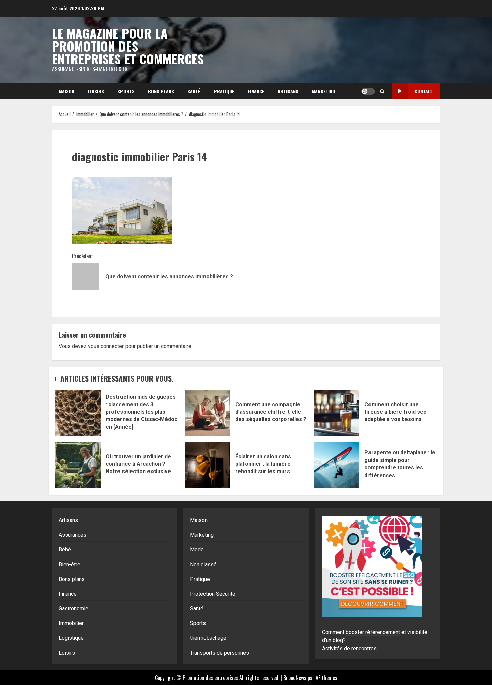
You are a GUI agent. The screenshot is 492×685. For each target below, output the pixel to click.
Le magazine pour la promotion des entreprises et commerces (128, 46)
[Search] (382, 91)
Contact (424, 91)
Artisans (288, 91)
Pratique (224, 91)
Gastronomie (73, 608)
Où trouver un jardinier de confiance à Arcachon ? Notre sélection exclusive (78, 465)
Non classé (203, 564)
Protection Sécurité (212, 594)
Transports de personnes (219, 653)
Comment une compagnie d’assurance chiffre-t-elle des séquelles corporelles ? (207, 413)
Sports (126, 91)
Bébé (65, 549)
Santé (193, 91)
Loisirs (96, 91)
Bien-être (69, 564)
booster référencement (373, 632)
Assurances (72, 535)
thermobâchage (208, 638)
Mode (197, 549)
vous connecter (106, 346)
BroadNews (294, 678)
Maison (66, 91)
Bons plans (161, 91)
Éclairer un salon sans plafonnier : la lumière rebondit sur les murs (207, 465)
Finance (256, 91)
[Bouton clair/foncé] (368, 91)
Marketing (323, 91)
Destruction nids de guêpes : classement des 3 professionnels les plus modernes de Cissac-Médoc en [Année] (78, 413)
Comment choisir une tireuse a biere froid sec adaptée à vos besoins (336, 413)
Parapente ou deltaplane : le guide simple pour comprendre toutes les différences (336, 465)
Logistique (71, 638)
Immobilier (71, 623)
